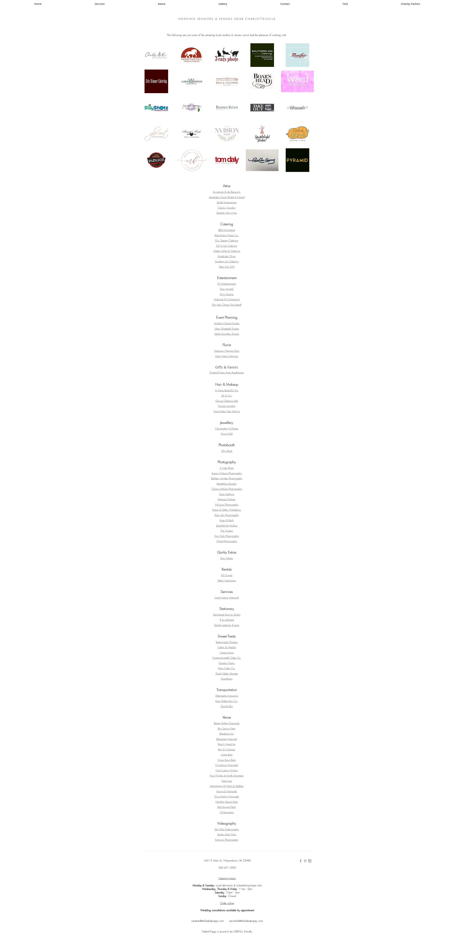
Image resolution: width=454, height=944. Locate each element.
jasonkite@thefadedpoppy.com (246, 921)
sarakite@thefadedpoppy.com (210, 921)
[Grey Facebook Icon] (300, 861)
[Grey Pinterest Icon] (305, 861)
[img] (191, 55)
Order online (227, 903)
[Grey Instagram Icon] (310, 861)
